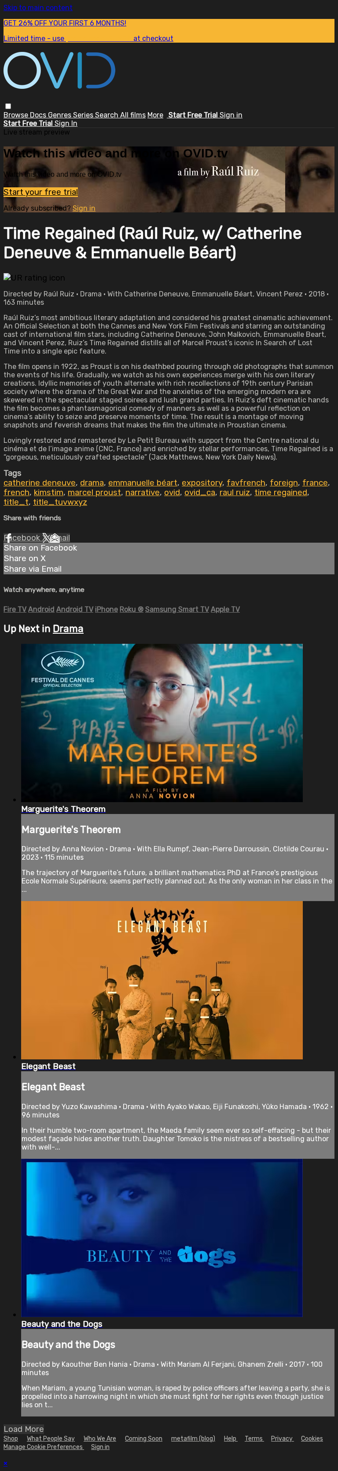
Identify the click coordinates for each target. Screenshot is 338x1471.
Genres (60, 115)
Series (84, 115)
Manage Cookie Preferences (44, 1447)
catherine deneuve (40, 483)
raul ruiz (235, 492)
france (315, 483)
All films (133, 115)
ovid (172, 492)
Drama (68, 628)
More (155, 115)
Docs (39, 115)
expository (202, 483)
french (16, 492)
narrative (142, 492)
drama (92, 483)
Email (60, 538)
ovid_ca (199, 492)
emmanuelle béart (142, 483)
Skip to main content (38, 8)
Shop (11, 1438)
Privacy (282, 1438)
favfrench (246, 483)
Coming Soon (143, 1438)
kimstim (48, 492)
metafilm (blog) (193, 1438)
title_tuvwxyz (60, 502)
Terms (254, 1438)
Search (107, 115)
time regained (280, 492)
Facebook (23, 538)
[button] (8, 106)
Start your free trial (41, 192)
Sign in (231, 115)
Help (231, 1438)
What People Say (51, 1438)
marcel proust (94, 492)
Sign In (66, 123)
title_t (16, 502)
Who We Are (100, 1438)
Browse (17, 115)
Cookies (312, 1438)
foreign (284, 483)
